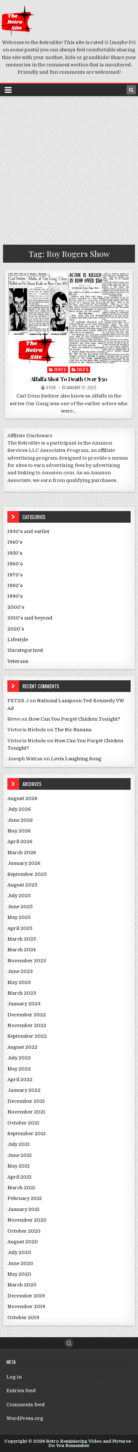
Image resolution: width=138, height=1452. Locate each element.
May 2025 (18, 917)
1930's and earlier (28, 531)
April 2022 (19, 1079)
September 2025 (27, 874)
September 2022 (27, 1036)
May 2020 (19, 1274)
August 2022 (22, 1047)
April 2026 (19, 841)
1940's (60, 369)
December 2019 (26, 1295)
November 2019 (26, 1306)
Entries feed (21, 1390)
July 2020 (19, 1252)
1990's (15, 596)
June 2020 (20, 1263)
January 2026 (24, 863)
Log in (14, 1377)
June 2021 (19, 1155)
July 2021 (18, 1144)
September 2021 (26, 1133)
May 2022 (19, 1068)
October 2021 (23, 1123)
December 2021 (26, 1101)
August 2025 (22, 885)
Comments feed (25, 1404)
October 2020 (24, 1231)
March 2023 (21, 993)
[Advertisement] (69, 169)
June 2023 (20, 971)
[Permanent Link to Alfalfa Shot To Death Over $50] (68, 318)
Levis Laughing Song (76, 758)
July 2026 (19, 809)
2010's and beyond (30, 618)
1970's (15, 574)
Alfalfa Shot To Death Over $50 (68, 379)
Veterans (17, 661)
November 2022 (26, 1025)
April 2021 (19, 1177)
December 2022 (26, 1014)
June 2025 (19, 906)
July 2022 (19, 1057)
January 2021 (23, 1209)
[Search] (131, 89)
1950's (82, 369)
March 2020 (22, 1284)
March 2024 (21, 949)
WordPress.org (24, 1418)
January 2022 (24, 1090)
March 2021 (21, 1187)
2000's (15, 607)
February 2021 (24, 1198)
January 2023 (24, 1003)
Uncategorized (25, 650)
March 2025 (21, 939)
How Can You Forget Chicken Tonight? (74, 719)
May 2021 (18, 1166)
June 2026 (20, 820)
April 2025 (19, 928)
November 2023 (26, 960)
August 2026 (22, 798)
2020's (15, 629)
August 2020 (22, 1241)
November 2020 (27, 1220)
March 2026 (21, 852)
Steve (51, 388)
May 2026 (19, 830)
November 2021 (26, 1112)
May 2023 (19, 982)
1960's (15, 563)
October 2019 (23, 1317)
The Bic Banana (72, 729)
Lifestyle (17, 639)
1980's (15, 585)
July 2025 (18, 895)
